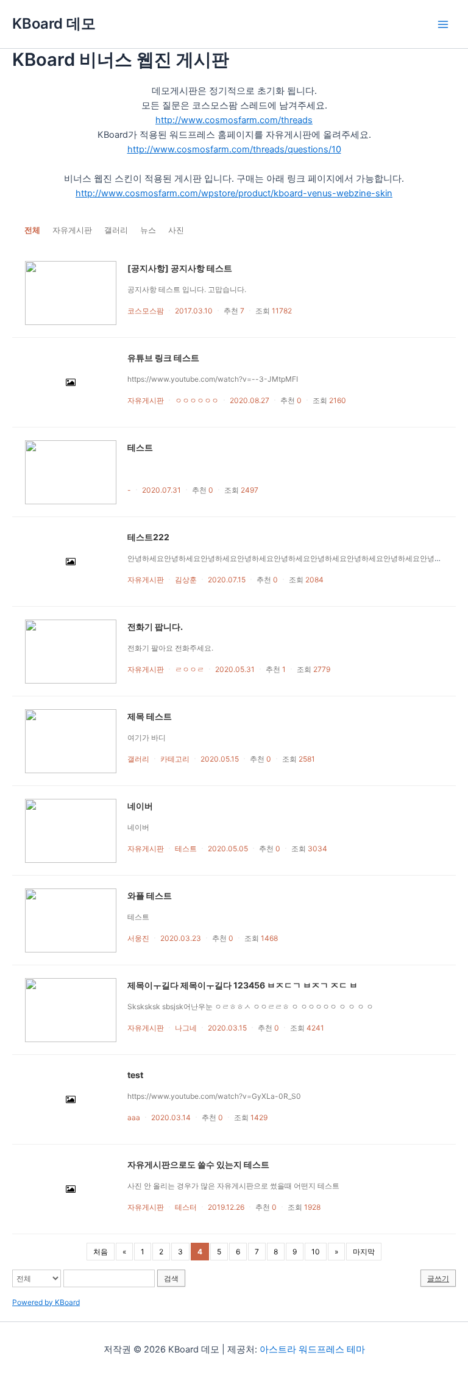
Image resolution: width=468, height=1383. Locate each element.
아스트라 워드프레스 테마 (312, 1349)
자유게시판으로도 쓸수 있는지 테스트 (198, 1164)
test (135, 1075)
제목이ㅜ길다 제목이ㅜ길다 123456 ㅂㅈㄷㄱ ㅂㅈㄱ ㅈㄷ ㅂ (242, 985)
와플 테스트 (149, 895)
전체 (32, 230)
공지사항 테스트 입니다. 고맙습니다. (186, 289)
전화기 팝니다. (155, 626)
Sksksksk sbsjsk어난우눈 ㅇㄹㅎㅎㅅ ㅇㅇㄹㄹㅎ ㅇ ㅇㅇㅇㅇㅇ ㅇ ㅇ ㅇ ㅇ (252, 1006)
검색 (171, 1278)
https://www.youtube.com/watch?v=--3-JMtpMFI (212, 379)
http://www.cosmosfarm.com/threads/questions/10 (234, 149)
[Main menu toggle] (443, 24)
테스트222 (148, 537)
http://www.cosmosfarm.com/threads (234, 120)
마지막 (364, 1251)
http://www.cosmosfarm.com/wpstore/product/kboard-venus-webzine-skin (234, 193)
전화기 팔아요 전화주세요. (170, 647)
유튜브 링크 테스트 (163, 357)
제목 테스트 (149, 716)
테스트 (140, 447)
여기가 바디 (146, 737)
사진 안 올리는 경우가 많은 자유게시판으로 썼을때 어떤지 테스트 (233, 1185)
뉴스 (148, 230)
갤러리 (116, 230)
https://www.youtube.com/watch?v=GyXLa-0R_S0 (214, 1096)
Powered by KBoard (46, 1302)
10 (315, 1251)
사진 (176, 230)
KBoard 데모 (54, 23)
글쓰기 (438, 1278)
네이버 (140, 806)
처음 (100, 1251)
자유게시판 (72, 230)
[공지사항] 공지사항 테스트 (179, 268)
